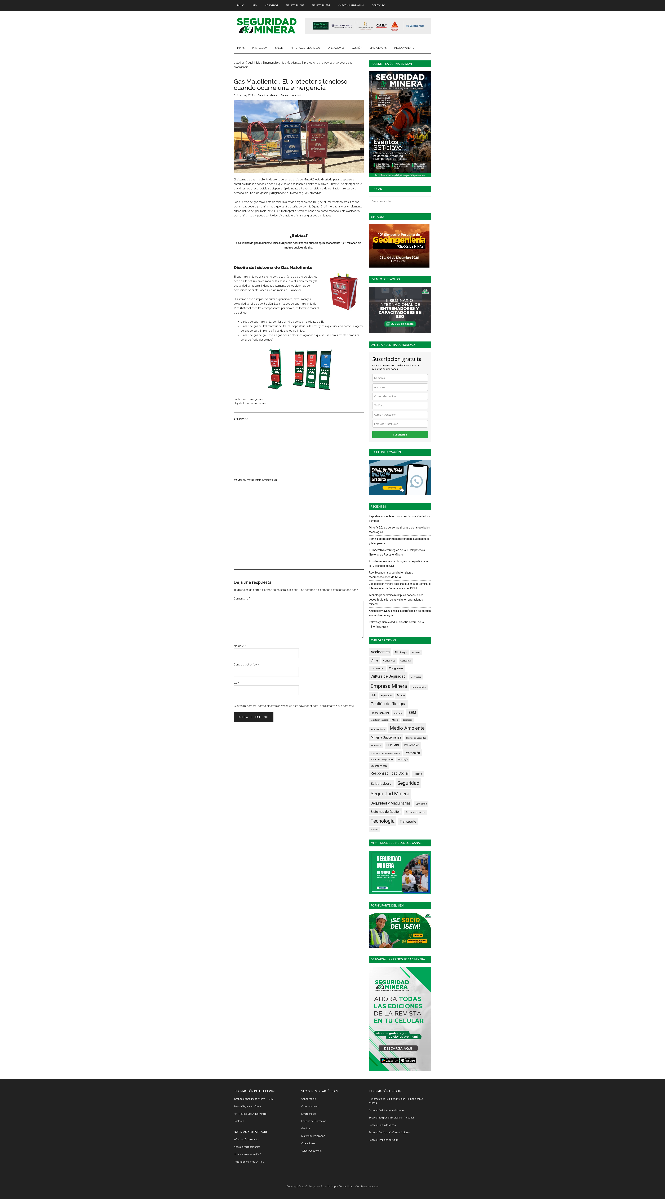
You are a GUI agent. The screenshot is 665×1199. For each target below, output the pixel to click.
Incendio (398, 713)
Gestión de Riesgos (388, 703)
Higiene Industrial (380, 713)
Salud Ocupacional (311, 1150)
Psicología (403, 759)
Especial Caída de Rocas (382, 1125)
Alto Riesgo (401, 652)
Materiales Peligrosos (313, 1136)
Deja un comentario (291, 95)
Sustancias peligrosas (415, 812)
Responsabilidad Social (390, 773)
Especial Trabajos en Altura (383, 1140)
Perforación (376, 745)
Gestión (305, 1128)
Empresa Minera (389, 686)
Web (236, 683)
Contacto (239, 1121)
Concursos (389, 660)
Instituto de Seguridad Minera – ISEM (253, 1099)
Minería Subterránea (386, 737)
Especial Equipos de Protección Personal (391, 1117)
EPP (373, 695)
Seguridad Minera (390, 794)
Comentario (242, 598)
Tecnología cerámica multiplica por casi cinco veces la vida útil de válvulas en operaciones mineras (396, 599)
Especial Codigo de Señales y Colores (389, 1132)
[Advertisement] (299, 449)
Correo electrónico (246, 664)
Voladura (375, 829)
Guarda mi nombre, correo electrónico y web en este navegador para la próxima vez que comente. (294, 706)
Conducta (405, 660)
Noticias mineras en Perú (247, 1154)
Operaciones (308, 1143)
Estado (401, 695)
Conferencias (377, 668)
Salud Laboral (381, 783)
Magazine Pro (316, 1186)
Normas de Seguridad (416, 738)
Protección (412, 753)
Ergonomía (386, 695)
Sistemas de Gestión (386, 812)
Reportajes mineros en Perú (249, 1161)
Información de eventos (247, 1139)
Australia (416, 652)
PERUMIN (392, 745)
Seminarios (421, 803)
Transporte (408, 822)
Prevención (260, 403)
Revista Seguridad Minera (267, 26)
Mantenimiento (378, 729)
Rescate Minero (379, 766)
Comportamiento (310, 1106)
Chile (374, 660)
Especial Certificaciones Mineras (386, 1110)
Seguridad (408, 783)
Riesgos (418, 773)
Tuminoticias (346, 1186)
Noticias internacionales (247, 1146)
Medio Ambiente (407, 728)
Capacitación (308, 1099)
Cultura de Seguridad (388, 676)
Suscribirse (400, 434)
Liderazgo (407, 720)
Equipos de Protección (313, 1121)
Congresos (396, 668)
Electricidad (416, 677)
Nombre (240, 646)
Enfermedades (419, 687)
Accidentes (380, 652)
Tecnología (383, 821)
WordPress (361, 1186)
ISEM (411, 712)
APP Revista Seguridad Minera (250, 1113)
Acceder (374, 1186)
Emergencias (256, 399)
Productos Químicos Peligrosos (385, 753)
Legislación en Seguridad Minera (384, 720)
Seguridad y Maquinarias (391, 803)
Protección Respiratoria (382, 759)
